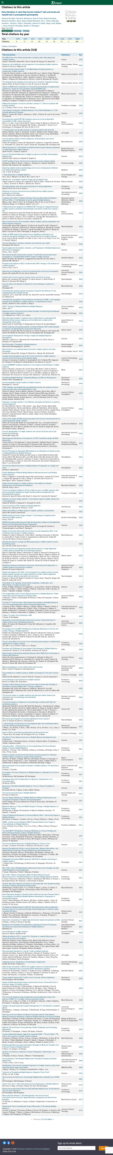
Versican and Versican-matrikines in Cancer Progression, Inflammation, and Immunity (28, 1053)
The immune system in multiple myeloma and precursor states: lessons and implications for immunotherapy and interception (28, 696)
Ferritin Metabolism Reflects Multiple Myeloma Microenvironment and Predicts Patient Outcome (29, 473)
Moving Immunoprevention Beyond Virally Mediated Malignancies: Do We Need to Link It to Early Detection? (31, 1090)
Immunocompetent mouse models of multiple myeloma (21, 382)
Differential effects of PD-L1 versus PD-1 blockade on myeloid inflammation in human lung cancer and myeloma (29, 937)
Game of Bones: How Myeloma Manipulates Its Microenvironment (25, 732)
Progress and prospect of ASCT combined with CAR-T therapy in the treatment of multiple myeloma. (30, 264)
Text (7, 28)
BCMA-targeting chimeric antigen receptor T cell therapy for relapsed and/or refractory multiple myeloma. (29, 516)
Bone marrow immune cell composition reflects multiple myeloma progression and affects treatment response (30, 222)
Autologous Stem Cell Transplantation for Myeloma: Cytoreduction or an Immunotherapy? (27, 780)
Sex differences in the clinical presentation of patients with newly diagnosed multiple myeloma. (28, 58)
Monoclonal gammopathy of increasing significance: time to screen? (26, 719)
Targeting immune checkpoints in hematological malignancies (23, 962)
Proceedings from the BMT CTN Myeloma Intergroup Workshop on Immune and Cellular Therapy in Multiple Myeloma (30, 630)
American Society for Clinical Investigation (33, 1149)
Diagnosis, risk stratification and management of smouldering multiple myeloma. (30, 64)
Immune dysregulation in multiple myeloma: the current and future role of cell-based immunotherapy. (29, 432)
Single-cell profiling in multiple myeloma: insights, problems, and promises (28, 510)
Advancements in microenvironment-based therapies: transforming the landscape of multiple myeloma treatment (30, 312)
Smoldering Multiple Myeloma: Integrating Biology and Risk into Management (29, 377)
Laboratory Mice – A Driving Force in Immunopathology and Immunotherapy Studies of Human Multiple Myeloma (29, 747)
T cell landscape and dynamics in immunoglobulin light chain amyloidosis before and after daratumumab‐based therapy (30, 724)
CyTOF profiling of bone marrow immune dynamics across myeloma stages (28, 161)
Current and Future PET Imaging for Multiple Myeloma (21, 506)
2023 (40, 39)
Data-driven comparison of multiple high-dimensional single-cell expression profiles (31, 920)
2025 (25, 39)
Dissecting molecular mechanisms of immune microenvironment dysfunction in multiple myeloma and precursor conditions (29, 566)
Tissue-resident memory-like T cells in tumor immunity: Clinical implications (28, 977)
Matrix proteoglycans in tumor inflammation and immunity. (22, 667)
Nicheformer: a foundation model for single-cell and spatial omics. (25, 179)
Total (77, 39)
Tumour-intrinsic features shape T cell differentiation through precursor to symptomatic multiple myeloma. (27, 70)
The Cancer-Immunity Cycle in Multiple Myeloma (19, 793)
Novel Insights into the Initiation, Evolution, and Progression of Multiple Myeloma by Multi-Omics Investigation (31, 249)
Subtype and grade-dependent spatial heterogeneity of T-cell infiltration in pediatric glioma (31, 1007)
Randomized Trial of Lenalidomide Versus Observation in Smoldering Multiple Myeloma (29, 1107)
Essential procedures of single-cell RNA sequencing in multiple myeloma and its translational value (30, 543)
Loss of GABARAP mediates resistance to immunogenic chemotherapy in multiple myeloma (30, 366)
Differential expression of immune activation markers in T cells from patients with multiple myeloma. (30, 104)
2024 (33, 39)
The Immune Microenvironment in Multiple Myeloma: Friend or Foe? (26, 843)
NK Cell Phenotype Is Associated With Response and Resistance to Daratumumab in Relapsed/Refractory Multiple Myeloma (31, 452)
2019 (70, 39)
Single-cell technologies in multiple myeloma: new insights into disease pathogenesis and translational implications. (27, 484)
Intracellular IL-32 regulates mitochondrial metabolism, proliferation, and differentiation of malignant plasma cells (27, 584)
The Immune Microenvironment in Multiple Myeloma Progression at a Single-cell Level (30, 467)
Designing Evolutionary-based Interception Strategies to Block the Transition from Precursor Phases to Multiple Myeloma (30, 1046)
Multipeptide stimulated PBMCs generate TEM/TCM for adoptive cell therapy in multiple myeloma (29, 860)
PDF (11, 28)
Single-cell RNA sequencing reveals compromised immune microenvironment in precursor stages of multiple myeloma (30, 983)
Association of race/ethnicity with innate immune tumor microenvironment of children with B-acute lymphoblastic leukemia (28, 621)
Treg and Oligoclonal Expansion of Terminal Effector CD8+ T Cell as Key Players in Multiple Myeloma (31, 816)
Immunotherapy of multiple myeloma (15, 931)
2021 (55, 39)
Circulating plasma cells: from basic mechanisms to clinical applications (27, 186)
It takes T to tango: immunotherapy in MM (17, 615)
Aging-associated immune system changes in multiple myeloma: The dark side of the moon (30, 766)
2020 (62, 39)
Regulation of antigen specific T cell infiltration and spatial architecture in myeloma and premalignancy (31, 403)
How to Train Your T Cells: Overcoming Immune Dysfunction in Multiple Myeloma (30, 1084)
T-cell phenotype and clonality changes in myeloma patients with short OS (28, 130)
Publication (65, 55)
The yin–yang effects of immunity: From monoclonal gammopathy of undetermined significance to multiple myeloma (31, 642)
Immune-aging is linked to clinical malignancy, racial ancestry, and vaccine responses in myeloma (28, 139)
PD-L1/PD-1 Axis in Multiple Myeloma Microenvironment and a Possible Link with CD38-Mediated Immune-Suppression (30, 869)
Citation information (9, 46)
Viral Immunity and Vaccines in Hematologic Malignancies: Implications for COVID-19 (31, 1078)
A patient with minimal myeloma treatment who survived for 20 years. (26, 277)
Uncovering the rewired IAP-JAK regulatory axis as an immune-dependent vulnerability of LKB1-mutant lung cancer (28, 120)
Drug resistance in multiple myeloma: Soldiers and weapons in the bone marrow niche (30, 674)
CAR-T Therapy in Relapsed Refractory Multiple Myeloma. (22, 306)
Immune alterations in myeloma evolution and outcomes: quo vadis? (26, 243)
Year (80, 55)
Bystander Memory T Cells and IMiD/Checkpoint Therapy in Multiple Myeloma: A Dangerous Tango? (30, 807)
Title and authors (8, 55)
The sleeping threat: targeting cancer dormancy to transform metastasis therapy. (30, 82)
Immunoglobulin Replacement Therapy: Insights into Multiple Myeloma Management (27, 336)
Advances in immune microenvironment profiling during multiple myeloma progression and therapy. (28, 192)
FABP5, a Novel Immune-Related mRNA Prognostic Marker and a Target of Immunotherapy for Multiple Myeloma (28, 823)
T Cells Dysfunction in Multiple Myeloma (16, 175)
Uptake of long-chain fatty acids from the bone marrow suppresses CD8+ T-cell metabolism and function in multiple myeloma (29, 532)
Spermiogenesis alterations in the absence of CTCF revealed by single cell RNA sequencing (30, 439)
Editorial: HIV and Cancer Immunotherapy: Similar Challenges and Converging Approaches (29, 1028)
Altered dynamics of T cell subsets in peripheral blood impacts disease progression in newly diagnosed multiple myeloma (31, 148)
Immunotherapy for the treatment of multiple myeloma (21, 679)
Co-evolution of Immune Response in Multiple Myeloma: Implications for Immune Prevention (30, 773)
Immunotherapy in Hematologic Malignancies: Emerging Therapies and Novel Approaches (29, 1059)
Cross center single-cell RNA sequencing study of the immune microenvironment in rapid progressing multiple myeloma (31, 420)
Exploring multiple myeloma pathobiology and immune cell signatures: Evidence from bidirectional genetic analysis (30, 169)
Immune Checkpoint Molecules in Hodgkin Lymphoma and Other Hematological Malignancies (30, 155)
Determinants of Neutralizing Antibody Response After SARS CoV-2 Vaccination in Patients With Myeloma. (30, 654)
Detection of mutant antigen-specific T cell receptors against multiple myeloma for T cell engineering (30, 500)
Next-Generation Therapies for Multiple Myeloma (19, 344)
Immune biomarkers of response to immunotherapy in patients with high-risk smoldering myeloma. (29, 703)
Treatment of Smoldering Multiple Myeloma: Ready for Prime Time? (26, 1072)
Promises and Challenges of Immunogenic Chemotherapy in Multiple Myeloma (29, 648)
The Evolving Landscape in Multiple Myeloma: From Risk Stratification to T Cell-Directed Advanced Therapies (30, 111)
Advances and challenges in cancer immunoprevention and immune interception (30, 271)
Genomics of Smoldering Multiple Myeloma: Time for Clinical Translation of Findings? (28, 787)
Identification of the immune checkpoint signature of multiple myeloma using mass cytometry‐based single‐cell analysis (30, 1066)
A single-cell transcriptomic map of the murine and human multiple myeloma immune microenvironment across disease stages (28, 357)
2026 (18, 39)
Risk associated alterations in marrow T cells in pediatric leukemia (25, 951)
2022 (47, 39)
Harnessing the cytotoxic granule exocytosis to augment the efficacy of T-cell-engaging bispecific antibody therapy (29, 292)
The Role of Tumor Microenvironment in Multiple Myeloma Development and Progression (29, 738)
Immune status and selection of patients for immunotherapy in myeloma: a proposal (28, 285)
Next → (51, 1119)
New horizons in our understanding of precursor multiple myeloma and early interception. (28, 350)
